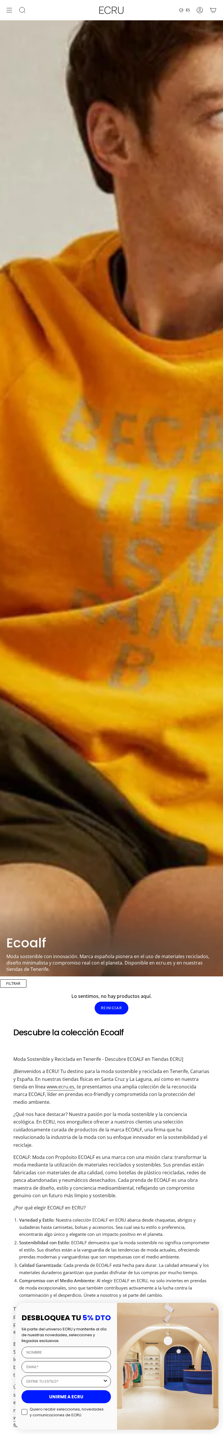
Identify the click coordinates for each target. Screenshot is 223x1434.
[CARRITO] (213, 10)
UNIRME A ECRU (66, 1397)
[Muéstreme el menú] (9, 10)
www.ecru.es (60, 1086)
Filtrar (13, 983)
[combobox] (64, 1381)
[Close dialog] (212, 1309)
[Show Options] (105, 1381)
